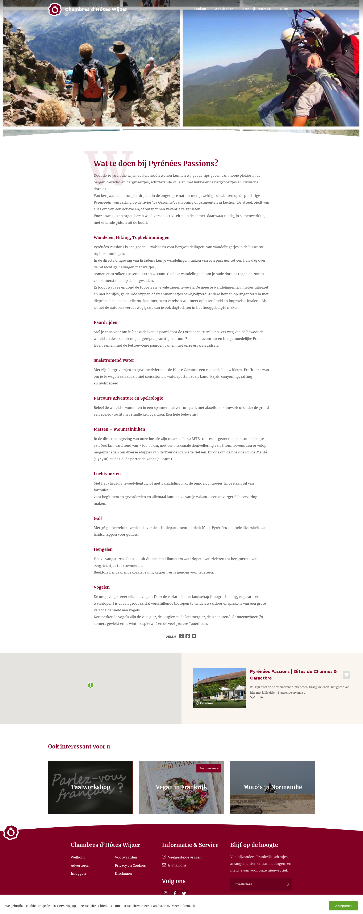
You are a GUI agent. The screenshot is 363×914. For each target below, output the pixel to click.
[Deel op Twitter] (194, 637)
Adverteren (80, 865)
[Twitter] (184, 893)
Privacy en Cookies (130, 865)
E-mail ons (177, 865)
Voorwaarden (126, 857)
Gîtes (284, 9)
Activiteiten (224, 9)
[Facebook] (175, 893)
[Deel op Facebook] (188, 637)
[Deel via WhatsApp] (182, 637)
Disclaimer (124, 873)
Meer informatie (183, 906)
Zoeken (199, 9)
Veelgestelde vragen (184, 857)
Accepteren (343, 906)
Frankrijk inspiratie (257, 9)
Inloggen (78, 873)
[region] (181, 904)
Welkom (78, 857)
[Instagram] (165, 893)
